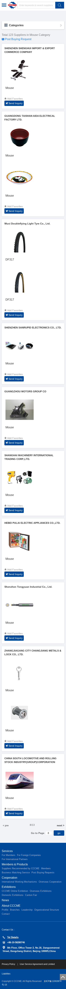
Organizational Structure (46, 909)
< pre (6, 825)
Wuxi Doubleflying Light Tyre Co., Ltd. (27, 223)
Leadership (27, 909)
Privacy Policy (9, 964)
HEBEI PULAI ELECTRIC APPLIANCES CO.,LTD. (32, 522)
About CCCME (11, 905)
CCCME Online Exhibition (15, 891)
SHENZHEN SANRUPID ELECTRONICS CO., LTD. (32, 327)
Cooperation (9, 877)
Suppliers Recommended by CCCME (20, 868)
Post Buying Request (18, 39)
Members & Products (15, 864)
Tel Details (12, 937)
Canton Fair (31, 895)
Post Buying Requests (43, 872)
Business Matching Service (16, 872)
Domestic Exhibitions (12, 895)
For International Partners (15, 859)
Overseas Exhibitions (41, 891)
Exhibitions (9, 886)
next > (60, 825)
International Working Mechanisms (19, 881)
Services (7, 851)
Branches (15, 909)
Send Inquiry (15, 103)
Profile (5, 909)
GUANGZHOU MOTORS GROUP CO (25, 391)
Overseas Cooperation (50, 881)
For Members (8, 855)
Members (46, 868)
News (5, 900)
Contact (6, 914)
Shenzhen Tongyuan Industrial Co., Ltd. (28, 586)
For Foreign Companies (29, 855)
